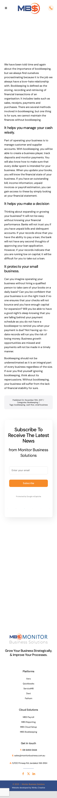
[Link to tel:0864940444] (51, 8)
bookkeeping (19, 405)
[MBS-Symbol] (29, 3)
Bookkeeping (32, 402)
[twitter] (28, 773)
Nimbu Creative (38, 787)
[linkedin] (33, 773)
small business (41, 405)
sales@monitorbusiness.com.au (29, 755)
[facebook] (23, 773)
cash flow (30, 405)
